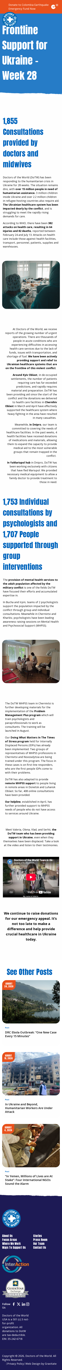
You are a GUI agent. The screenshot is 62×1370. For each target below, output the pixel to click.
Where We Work (11, 1243)
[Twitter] (18, 1304)
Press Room (40, 1239)
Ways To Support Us (14, 1247)
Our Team (38, 1243)
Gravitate (51, 1363)
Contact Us (39, 1247)
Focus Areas (9, 1239)
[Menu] (57, 5)
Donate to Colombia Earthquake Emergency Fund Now (29, 6)
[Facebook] (13, 1304)
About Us (7, 1236)
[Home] (9, 19)
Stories (37, 1236)
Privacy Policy (15, 1363)
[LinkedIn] (23, 1304)
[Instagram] (27, 1304)
